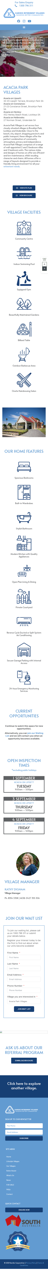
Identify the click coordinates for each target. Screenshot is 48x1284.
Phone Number (14, 986)
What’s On (10, 1175)
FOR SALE (10, 1185)
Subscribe (24, 1138)
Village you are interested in (21, 996)
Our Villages (10, 1166)
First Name (12, 953)
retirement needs (11, 166)
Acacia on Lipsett (24, 782)
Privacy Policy (31, 1263)
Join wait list (24, 1009)
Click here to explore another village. (24, 1085)
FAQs (8, 1189)
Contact (9, 1194)
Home (8, 1157)
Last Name (12, 964)
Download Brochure (24, 1061)
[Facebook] (18, 21)
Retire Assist (11, 1171)
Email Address (14, 975)
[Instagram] (24, 21)
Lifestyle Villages (12, 1161)
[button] (24, 27)
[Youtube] (29, 21)
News (8, 1180)
